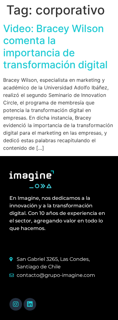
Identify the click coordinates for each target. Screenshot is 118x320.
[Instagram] (15, 304)
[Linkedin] (30, 304)
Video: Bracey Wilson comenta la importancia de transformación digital (55, 46)
